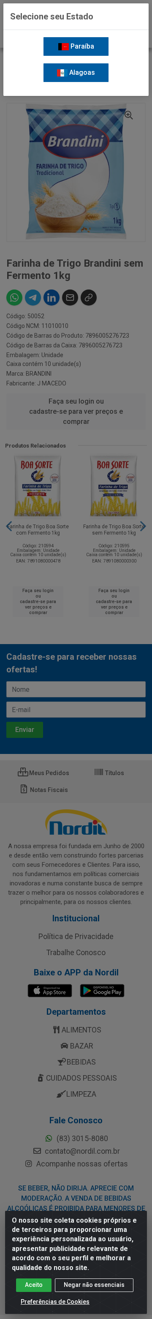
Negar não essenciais (94, 1284)
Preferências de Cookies (55, 1301)
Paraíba (81, 46)
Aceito (34, 1284)
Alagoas (81, 72)
